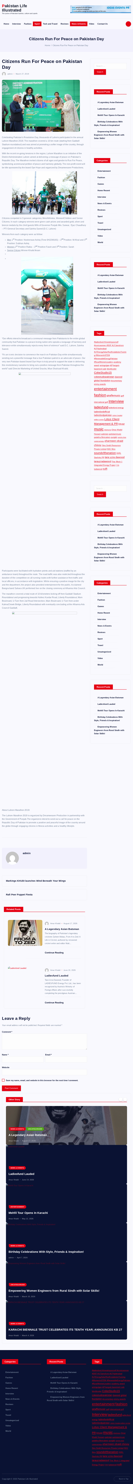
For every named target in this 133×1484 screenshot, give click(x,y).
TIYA (117, 465)
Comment (7, 1032)
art (111, 365)
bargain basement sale (114, 1387)
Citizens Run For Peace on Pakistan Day (70, 45)
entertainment (105, 389)
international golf (101, 402)
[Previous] (121, 1099)
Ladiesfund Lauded (106, 109)
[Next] (125, 1099)
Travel (100, 223)
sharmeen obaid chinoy (116, 1444)
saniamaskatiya (99, 441)
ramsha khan (122, 437)
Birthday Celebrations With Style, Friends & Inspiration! (46, 1251)
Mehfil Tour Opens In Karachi (111, 115)
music (99, 429)
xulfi (105, 468)
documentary (116, 381)
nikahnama (107, 430)
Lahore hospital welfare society (120, 1423)
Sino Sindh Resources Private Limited (108, 1448)
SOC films (111, 449)
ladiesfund (101, 407)
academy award (118, 1384)
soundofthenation (105, 452)
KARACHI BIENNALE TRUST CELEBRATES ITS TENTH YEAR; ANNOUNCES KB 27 (65, 1329)
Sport (37, 24)
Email (48, 1055)
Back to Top (123, 1479)
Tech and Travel (50, 24)
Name (5, 1055)
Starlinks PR (99, 457)
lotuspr (121, 424)
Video (91, 24)
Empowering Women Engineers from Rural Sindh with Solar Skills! (109, 134)
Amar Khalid (55, 923)
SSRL (118, 453)
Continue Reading (54, 952)
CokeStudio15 (103, 372)
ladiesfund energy (116, 408)
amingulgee (105, 365)
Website (5, 1067)
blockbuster (112, 369)
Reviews (64, 24)
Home (6, 24)
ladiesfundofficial (102, 411)
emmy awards (100, 384)
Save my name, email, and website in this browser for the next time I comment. (42, 1080)
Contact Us (102, 24)
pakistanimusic (115, 434)
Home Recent (104, 190)
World (100, 242)
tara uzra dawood (115, 457)
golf (122, 396)
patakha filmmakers (102, 437)
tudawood (98, 469)
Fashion (27, 24)
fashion (100, 395)
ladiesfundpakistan (103, 415)
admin (10, 74)
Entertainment (104, 171)
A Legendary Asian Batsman (111, 102)
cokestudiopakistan (104, 377)
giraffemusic (113, 395)
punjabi (114, 437)
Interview (16, 24)
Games (101, 184)
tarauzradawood (102, 461)
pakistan (104, 434)
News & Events (79, 24)
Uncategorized (104, 229)
